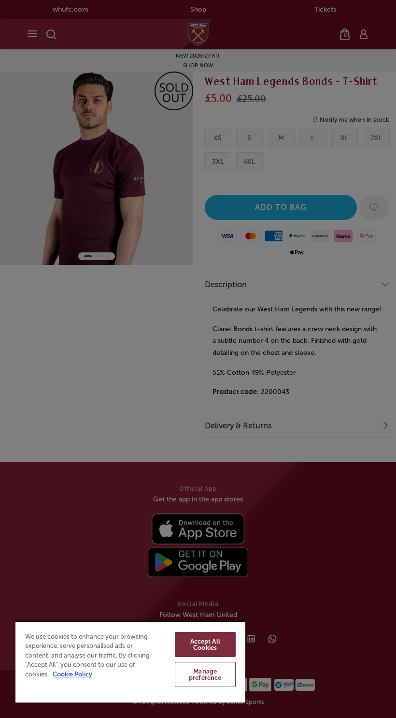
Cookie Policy (72, 674)
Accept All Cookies (205, 644)
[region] (130, 662)
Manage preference (205, 674)
